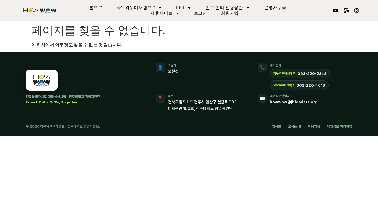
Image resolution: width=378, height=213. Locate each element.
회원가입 (230, 13)
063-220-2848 (312, 73)
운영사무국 (275, 7)
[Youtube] (335, 10)
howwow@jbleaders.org (293, 102)
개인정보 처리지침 (339, 126)
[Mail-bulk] (346, 10)
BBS (180, 7)
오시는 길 (294, 126)
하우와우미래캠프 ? (135, 7)
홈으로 (95, 7)
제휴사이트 (162, 13)
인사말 (276, 126)
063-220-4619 (310, 85)
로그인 (200, 13)
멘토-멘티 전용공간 (224, 7)
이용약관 (314, 126)
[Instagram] (356, 10)
